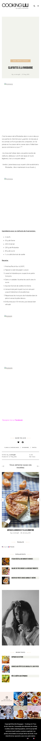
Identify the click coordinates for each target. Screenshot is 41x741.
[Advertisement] (20, 38)
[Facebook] (22, 442)
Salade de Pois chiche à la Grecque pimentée (24, 568)
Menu (38, 6)
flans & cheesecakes (11, 447)
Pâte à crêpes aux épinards (19, 676)
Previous (2, 500)
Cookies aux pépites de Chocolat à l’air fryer (25, 666)
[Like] (18, 442)
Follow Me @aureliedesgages (6, 700)
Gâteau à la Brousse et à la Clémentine (20, 530)
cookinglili (17, 74)
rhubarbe (25, 447)
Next (39, 500)
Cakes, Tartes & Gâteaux (20, 60)
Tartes (34, 447)
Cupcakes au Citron (17, 657)
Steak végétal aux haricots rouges (22, 559)
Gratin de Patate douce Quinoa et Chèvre (23, 578)
